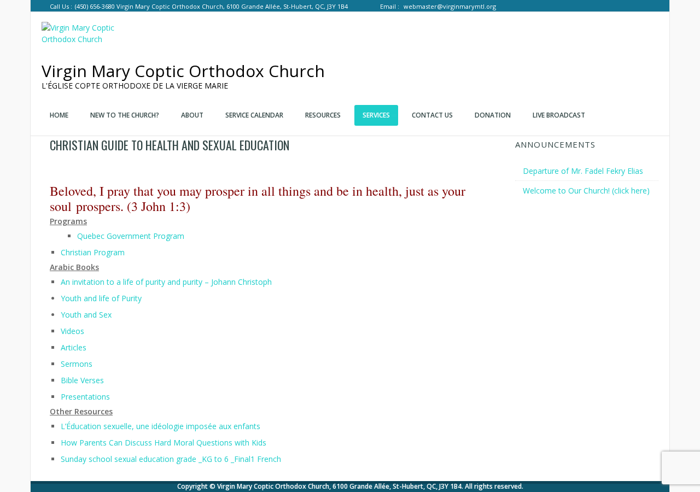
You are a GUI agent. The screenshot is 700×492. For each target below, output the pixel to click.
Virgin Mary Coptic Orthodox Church (183, 71)
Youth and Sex (86, 314)
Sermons (76, 364)
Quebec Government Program (130, 236)
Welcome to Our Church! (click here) (586, 190)
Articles (73, 347)
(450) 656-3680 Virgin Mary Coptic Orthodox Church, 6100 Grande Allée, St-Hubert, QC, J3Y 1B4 (211, 6)
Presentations (85, 396)
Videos (72, 331)
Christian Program (93, 252)
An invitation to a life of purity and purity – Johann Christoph (166, 282)
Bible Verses (82, 380)
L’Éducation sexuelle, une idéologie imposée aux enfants (160, 426)
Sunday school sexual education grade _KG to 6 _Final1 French (171, 459)
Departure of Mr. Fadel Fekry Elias (583, 171)
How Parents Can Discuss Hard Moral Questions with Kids (163, 442)
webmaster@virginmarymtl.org (450, 6)
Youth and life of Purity (101, 298)
